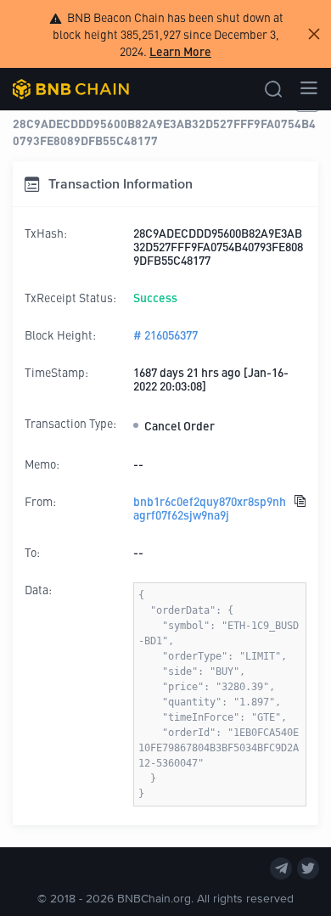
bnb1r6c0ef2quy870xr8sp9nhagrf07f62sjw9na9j (209, 507)
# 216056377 (165, 334)
